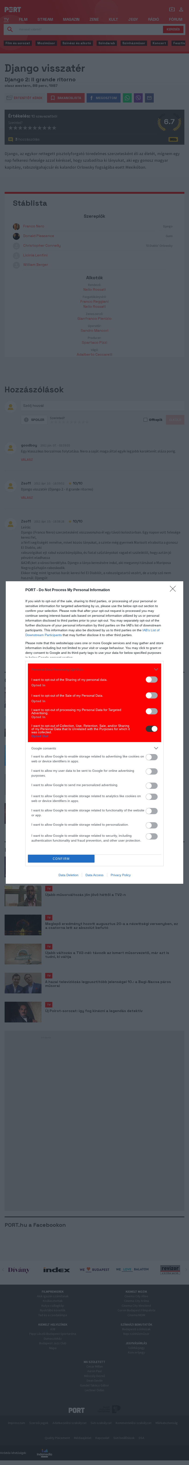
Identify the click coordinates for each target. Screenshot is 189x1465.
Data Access (94, 875)
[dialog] (94, 732)
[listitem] (94, 669)
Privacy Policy (121, 875)
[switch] (152, 679)
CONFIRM (61, 858)
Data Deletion (68, 875)
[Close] (174, 590)
